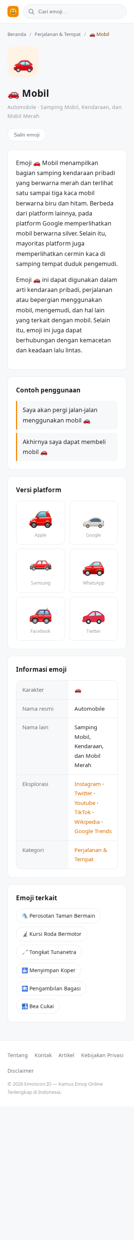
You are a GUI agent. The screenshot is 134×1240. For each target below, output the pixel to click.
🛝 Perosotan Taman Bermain (58, 915)
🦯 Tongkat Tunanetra (49, 952)
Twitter (83, 793)
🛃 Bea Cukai (38, 1006)
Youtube (84, 802)
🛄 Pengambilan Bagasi (51, 988)
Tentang (17, 1055)
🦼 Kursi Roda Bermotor (52, 933)
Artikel (66, 1055)
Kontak (43, 1055)
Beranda (16, 34)
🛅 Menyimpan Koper (49, 970)
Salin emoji (26, 135)
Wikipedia (87, 821)
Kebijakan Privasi (102, 1055)
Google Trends (93, 831)
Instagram (87, 783)
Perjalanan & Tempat (58, 34)
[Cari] (30, 11)
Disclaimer (20, 1070)
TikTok (82, 812)
